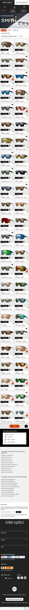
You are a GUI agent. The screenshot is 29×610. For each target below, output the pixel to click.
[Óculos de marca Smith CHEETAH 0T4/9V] (7, 284)
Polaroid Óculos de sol (7, 462)
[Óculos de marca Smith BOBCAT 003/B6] (7, 44)
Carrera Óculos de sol (6, 461)
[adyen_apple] (17, 557)
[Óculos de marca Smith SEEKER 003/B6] (7, 348)
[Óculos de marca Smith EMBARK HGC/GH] (21, 300)
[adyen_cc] (2, 557)
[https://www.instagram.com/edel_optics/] (21, 578)
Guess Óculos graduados (7, 490)
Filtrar (4, 30)
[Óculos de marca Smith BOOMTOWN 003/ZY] (7, 252)
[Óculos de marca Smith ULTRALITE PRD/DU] (21, 348)
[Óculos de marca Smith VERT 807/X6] (7, 220)
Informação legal (23, 602)
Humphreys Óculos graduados (9, 483)
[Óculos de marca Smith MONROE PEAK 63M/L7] (7, 300)
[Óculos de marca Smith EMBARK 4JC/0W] (21, 364)
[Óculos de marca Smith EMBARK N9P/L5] (7, 124)
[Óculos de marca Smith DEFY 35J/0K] (7, 380)
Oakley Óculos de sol (6, 457)
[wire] (22, 557)
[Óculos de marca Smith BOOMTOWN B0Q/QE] (7, 140)
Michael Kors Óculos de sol (8, 466)
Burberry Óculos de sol (7, 472)
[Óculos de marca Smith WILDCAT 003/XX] (21, 236)
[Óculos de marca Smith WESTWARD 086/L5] (7, 204)
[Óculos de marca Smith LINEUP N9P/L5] (21, 220)
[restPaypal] (13, 557)
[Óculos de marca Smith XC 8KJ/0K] (7, 316)
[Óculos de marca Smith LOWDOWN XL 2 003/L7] (7, 172)
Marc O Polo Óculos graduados (9, 484)
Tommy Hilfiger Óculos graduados (10, 494)
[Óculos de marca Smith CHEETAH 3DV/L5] (7, 364)
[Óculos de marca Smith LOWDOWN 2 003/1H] (21, 332)
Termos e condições (6, 602)
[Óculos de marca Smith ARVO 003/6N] (21, 172)
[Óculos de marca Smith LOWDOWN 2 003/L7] (7, 108)
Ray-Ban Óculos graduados (8, 479)
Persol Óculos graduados (7, 488)
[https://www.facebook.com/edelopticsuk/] (18, 578)
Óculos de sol (3, 11)
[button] (7, 2)
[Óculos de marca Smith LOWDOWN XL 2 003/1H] (7, 268)
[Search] (5, 7)
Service (3, 539)
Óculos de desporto (24, 11)
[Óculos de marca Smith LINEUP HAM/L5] (21, 204)
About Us (3, 532)
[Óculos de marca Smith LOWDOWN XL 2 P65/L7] (7, 236)
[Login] (14, 7)
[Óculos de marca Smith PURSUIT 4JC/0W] (21, 268)
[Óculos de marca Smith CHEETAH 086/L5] (21, 252)
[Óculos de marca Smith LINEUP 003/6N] (21, 124)
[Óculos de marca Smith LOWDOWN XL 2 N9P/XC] (21, 188)
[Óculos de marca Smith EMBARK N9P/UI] (21, 396)
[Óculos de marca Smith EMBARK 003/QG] (7, 156)
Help (2, 546)
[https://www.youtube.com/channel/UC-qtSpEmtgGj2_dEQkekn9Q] (25, 578)
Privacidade (15, 602)
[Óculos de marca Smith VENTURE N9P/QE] (21, 44)
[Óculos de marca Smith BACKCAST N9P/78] (21, 380)
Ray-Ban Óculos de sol (7, 455)
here (13, 516)
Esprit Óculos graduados (7, 496)
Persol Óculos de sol (6, 459)
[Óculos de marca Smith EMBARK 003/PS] (7, 188)
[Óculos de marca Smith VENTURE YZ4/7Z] (21, 108)
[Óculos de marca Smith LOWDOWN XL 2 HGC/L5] (21, 60)
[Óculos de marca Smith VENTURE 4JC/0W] (7, 76)
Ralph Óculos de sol (6, 470)
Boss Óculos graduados (7, 492)
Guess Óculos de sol (6, 468)
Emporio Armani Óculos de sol (9, 464)
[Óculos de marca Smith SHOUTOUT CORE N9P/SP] (7, 412)
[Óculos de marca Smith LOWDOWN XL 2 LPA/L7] (7, 60)
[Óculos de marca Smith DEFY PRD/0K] (7, 396)
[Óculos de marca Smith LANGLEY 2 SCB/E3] (21, 412)
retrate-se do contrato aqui (14, 599)
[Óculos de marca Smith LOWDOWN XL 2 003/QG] (7, 92)
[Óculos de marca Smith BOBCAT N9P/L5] (21, 92)
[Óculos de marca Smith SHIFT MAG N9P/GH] (21, 316)
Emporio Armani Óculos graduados (10, 486)
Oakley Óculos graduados (7, 481)
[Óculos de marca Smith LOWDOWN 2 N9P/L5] (21, 140)
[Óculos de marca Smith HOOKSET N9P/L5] (7, 332)
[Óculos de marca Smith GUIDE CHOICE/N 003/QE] (21, 156)
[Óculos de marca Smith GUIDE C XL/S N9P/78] (21, 284)
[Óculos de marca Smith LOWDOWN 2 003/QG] (21, 76)
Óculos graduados (13, 11)
